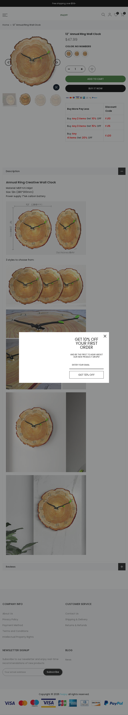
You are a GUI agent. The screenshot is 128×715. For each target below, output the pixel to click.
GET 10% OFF (86, 375)
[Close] (105, 336)
